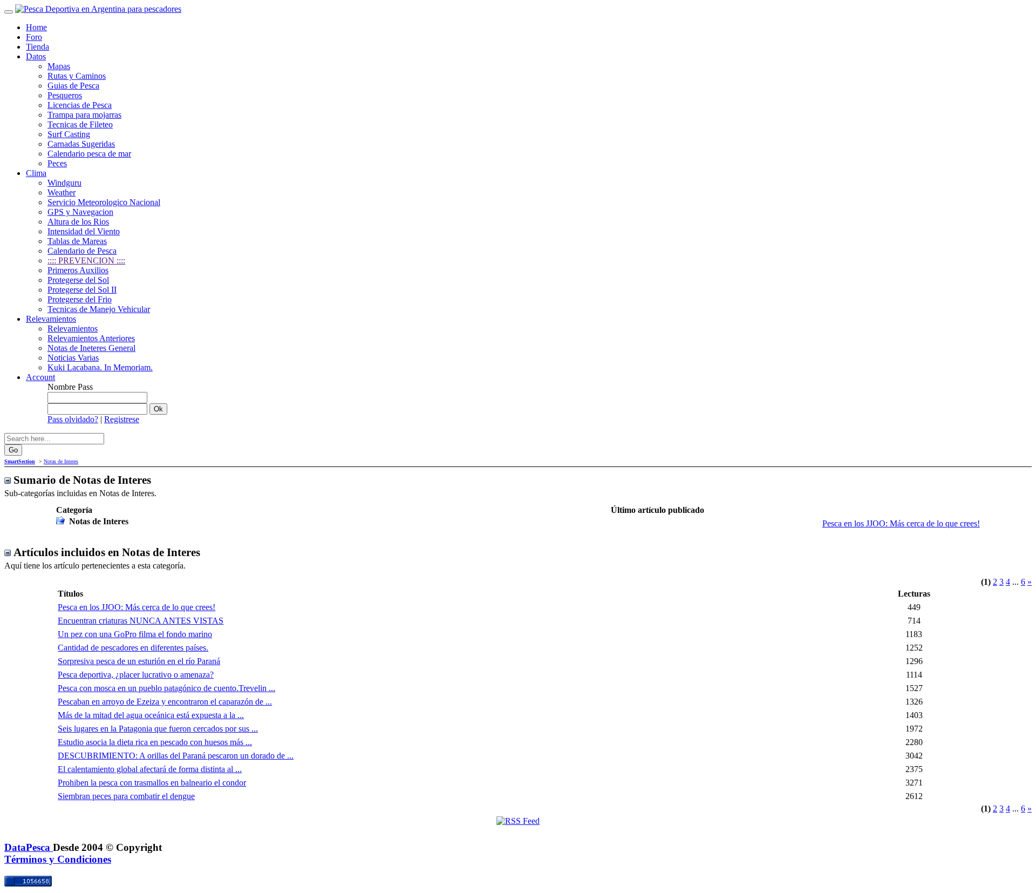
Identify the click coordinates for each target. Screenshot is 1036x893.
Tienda (37, 46)
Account (40, 377)
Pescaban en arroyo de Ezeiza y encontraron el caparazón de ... (165, 701)
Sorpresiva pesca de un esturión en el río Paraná (139, 661)
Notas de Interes (61, 461)
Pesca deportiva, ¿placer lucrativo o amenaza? (136, 674)
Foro (34, 37)
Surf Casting (68, 134)
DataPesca (28, 847)
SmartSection (19, 461)
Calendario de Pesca (82, 250)
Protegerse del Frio (79, 299)
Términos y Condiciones (57, 859)
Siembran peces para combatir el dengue (126, 796)
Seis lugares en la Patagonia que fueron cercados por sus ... (158, 728)
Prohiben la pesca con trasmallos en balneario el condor (152, 782)
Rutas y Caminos (76, 75)
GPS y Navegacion (80, 212)
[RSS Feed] (518, 821)
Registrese (121, 419)
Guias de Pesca (73, 85)
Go (13, 450)
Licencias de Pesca (79, 105)
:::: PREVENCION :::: (86, 260)
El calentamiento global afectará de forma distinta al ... (150, 769)
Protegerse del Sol (78, 280)
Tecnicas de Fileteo (80, 124)
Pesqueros (64, 95)
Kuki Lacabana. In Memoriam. (100, 367)
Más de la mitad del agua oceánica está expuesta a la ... (151, 715)
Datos (36, 56)
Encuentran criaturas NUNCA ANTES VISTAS (140, 620)
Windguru (64, 182)
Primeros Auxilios (77, 270)
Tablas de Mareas (77, 241)
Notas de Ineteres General (91, 348)
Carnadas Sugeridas (81, 143)
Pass (85, 386)
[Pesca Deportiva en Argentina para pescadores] (98, 8)
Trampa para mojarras (84, 114)
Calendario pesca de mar (89, 153)
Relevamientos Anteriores (91, 338)
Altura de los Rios (78, 221)
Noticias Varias (73, 357)
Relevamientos (51, 318)
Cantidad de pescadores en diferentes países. (133, 647)
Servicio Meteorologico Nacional (103, 202)
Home (36, 27)
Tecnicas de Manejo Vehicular (98, 309)
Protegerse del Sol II (82, 289)
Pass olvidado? (72, 419)
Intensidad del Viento (83, 231)
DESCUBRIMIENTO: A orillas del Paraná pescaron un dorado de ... (176, 755)
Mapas (58, 66)
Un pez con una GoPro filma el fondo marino (135, 634)
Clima (36, 173)
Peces (57, 163)
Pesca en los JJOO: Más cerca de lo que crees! (901, 523)
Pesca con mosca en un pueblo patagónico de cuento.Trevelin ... (166, 688)
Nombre (61, 386)
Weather (61, 192)
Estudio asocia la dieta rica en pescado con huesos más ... (155, 742)
